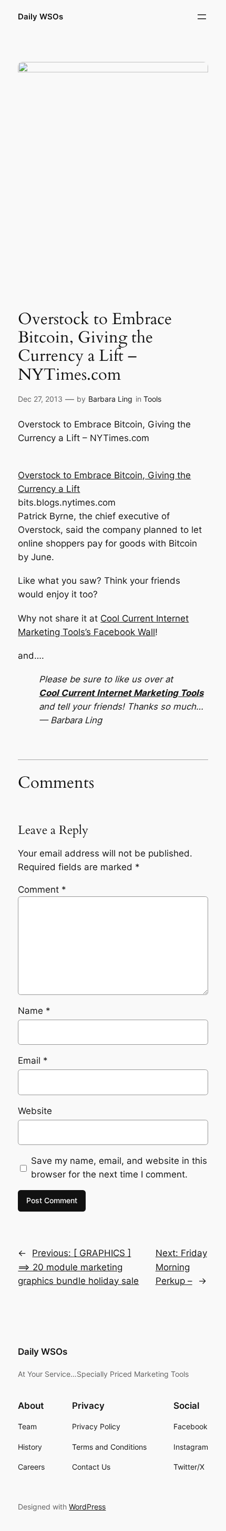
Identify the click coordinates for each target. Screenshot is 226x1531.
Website (35, 1111)
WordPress (87, 1506)
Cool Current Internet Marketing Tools (121, 693)
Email (33, 1060)
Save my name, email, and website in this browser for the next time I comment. (119, 1167)
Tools (152, 398)
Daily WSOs (40, 17)
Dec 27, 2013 (40, 398)
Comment (42, 889)
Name (34, 1010)
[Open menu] (202, 16)
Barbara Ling (110, 398)
